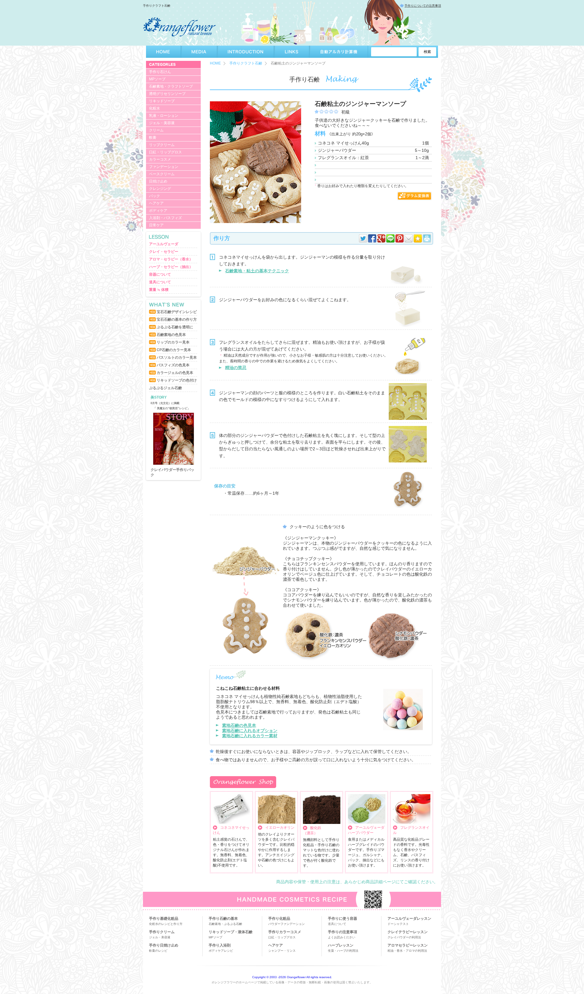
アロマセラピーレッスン (408, 945)
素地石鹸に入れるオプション (249, 730)
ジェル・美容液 (162, 123)
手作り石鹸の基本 (223, 918)
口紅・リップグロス (165, 152)
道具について (160, 282)
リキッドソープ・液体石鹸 (230, 932)
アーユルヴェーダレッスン (409, 918)
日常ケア (156, 225)
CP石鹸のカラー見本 (174, 350)
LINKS (291, 52)
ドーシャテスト (398, 924)
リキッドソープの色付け (177, 380)
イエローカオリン (279, 827)
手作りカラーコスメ (284, 932)
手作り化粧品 (279, 918)
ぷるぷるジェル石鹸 (165, 388)
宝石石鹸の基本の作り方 (177, 319)
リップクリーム (162, 145)
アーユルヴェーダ (163, 244)
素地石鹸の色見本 (239, 725)
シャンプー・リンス (282, 950)
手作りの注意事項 (342, 932)
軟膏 (152, 137)
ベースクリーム (162, 174)
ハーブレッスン (340, 945)
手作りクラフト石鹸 (245, 63)
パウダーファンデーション (286, 924)
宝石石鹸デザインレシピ (177, 312)
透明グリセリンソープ (167, 94)
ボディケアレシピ (221, 950)
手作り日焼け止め (163, 945)
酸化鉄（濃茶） (312, 830)
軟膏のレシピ (158, 950)
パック (154, 196)
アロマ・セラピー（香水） (171, 259)
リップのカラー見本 (173, 342)
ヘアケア (156, 203)
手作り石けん (160, 72)
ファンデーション (163, 167)
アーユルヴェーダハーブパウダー (366, 830)
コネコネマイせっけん (231, 830)
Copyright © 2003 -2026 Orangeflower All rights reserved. (292, 977)
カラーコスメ (160, 159)
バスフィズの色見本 (173, 365)
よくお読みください (341, 937)
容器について (160, 274)
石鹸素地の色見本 (171, 335)
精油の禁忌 (235, 367)
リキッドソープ (162, 101)
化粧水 (154, 108)
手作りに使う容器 (342, 918)
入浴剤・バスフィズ (165, 218)
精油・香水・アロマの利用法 (407, 950)
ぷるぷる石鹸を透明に (175, 327)
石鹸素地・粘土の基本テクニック (257, 270)
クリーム (156, 130)
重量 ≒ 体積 (159, 290)
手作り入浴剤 (220, 945)
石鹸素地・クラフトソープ (171, 86)
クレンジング (160, 189)
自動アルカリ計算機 (338, 52)
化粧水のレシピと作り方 (165, 924)
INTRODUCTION (245, 52)
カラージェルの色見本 (175, 373)
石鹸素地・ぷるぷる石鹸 (225, 924)
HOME (163, 52)
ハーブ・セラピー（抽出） (171, 267)
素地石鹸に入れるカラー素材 (249, 735)
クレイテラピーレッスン (408, 932)
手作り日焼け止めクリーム (172, 472)
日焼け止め (158, 181)
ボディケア (158, 210)
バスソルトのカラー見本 (177, 357)
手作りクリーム (162, 932)
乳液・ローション (163, 115)
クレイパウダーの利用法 (404, 937)
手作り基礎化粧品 (163, 918)
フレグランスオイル (411, 830)
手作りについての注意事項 (423, 5)
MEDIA (199, 52)
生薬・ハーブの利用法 (343, 950)
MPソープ (157, 79)
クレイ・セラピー (163, 251)
